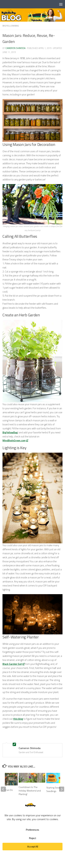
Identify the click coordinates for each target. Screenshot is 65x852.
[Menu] (61, 4)
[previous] (3, 789)
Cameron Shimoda (16, 48)
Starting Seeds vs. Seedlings (55, 789)
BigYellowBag (10, 25)
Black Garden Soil (12, 664)
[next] (61, 789)
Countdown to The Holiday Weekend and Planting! (30, 790)
